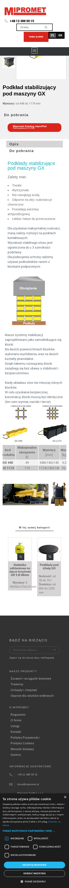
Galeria (16, 754)
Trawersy (17, 684)
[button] (20, 556)
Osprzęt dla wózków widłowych (32, 695)
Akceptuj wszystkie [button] (34, 864)
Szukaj (48, 27)
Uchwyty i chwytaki (24, 690)
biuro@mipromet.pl (28, 784)
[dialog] (34, 840)
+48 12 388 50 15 (22, 21)
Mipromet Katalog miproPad (30, 126)
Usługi (15, 726)
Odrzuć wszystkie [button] (34, 873)
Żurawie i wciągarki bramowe (31, 678)
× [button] (65, 797)
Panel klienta (36, 37)
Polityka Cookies (22, 743)
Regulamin (18, 714)
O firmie (16, 720)
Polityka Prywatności (25, 737)
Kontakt (16, 731)
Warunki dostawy (22, 749)
